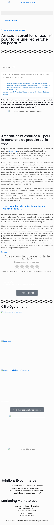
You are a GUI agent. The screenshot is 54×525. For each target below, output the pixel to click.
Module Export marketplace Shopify (27, 493)
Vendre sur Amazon (27, 508)
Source (4, 252)
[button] (27, 13)
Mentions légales (27, 515)
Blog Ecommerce (27, 513)
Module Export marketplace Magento (27, 488)
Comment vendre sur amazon (13, 30)
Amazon (13, 151)
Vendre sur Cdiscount (27, 511)
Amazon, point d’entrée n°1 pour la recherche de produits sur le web (26, 93)
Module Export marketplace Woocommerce (27, 490)
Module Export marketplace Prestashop (27, 486)
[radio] (17, 266)
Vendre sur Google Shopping (27, 506)
